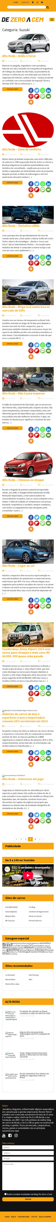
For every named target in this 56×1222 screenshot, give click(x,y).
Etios (35, 948)
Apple (29, 943)
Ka (48, 950)
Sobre (15, 2)
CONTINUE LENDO (12, 89)
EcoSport (46, 946)
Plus (16, 952)
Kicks (51, 950)
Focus (4, 950)
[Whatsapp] (42, 90)
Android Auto (21, 943)
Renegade (26, 952)
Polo (20, 952)
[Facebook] (31, 90)
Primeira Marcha (35, 920)
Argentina (35, 943)
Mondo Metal (10, 979)
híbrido (39, 950)
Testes (34, 1217)
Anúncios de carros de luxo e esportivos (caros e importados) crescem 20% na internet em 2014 (25, 717)
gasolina (13, 949)
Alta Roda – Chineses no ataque (23, 480)
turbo (5, 953)
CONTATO (25, 2)
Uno (11, 954)
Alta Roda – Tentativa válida (20, 226)
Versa (15, 954)
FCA (42, 948)
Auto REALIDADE (11, 907)
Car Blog (32, 907)
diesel (35, 946)
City (14, 946)
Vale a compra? (45, 1217)
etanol (28, 947)
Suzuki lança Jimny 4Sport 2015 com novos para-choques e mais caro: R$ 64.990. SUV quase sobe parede (26, 652)
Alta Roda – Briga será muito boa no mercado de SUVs (26, 308)
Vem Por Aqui (34, 975)
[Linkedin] (48, 90)
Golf (24, 950)
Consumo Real (23, 1217)
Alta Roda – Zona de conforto (21, 149)
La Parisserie (10, 975)
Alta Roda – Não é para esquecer (23, 393)
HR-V (33, 950)
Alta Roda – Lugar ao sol (18, 565)
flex (49, 947)
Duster (40, 945)
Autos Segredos (11, 911)
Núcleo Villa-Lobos (12, 984)
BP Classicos (10, 920)
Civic (18, 945)
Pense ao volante (35, 916)
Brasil (7, 945)
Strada (42, 951)
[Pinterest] (31, 96)
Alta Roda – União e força (19, 56)
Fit (46, 948)
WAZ (30, 979)
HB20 (29, 950)
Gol (21, 949)
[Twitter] (36, 90)
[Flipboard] (36, 96)
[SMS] (42, 96)
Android (13, 943)
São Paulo (49, 952)
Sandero (34, 952)
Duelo (13, 1217)
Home (7, 1217)
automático (45, 943)
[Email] (48, 96)
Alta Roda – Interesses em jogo (23, 779)
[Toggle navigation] (52, 19)
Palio (12, 952)
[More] (31, 102)
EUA (39, 947)
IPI (45, 950)
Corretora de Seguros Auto (38, 911)
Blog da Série (10, 916)
